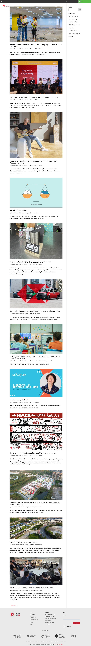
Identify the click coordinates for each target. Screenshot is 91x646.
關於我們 (68, 5)
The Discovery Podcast (19, 400)
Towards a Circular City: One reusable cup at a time (30, 262)
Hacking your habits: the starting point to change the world (33, 453)
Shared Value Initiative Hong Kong (19, 48)
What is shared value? (18, 210)
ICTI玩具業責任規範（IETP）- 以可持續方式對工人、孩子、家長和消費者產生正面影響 (35, 357)
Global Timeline (72, 25)
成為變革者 (32, 614)
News (37, 402)
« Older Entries (14, 605)
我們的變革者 (33, 617)
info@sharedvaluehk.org (50, 614)
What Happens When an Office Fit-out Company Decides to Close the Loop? (36, 45)
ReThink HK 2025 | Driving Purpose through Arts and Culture (34, 97)
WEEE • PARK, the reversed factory (24, 542)
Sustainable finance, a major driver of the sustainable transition (35, 311)
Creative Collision (73, 22)
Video (37, 213)
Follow (69, 626)
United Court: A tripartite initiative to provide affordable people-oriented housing (35, 503)
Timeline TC (71, 30)
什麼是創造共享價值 (34, 619)
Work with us (60, 644)
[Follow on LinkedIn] (64, 626)
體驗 (82, 5)
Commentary (39, 99)
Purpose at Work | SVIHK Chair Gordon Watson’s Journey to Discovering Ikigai (33, 162)
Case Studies (39, 48)
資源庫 (85, 5)
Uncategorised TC (47, 360)
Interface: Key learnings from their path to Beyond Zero (32, 588)
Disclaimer (56, 644)
